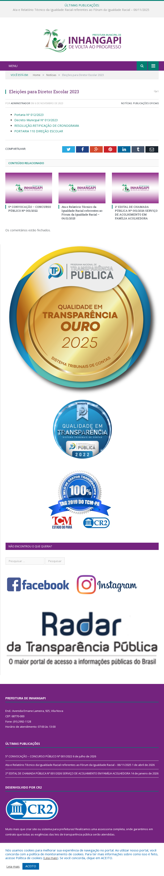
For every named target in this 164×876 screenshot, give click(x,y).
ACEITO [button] (30, 866)
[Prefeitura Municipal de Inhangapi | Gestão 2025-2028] (82, 39)
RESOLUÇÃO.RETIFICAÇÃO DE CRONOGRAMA (46, 126)
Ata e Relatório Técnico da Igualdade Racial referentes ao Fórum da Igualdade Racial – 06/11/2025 (81, 10)
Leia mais (50, 858)
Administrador (20, 103)
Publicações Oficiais (146, 103)
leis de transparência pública (73, 834)
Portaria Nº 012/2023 (29, 115)
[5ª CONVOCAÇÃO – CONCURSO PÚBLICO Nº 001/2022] (28, 188)
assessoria (105, 829)
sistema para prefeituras (58, 829)
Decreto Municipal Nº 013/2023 (36, 120)
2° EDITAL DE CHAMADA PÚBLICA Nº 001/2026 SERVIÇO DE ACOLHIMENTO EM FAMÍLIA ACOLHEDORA (136, 212)
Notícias (126, 103)
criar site (31, 829)
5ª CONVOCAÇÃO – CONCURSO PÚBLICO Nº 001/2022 (29, 209)
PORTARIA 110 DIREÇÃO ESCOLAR (38, 131)
